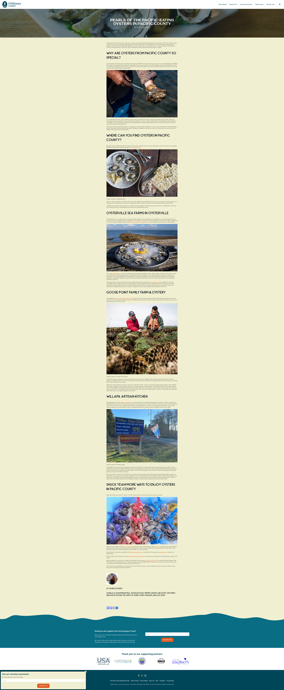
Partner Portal (135, 680)
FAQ (157, 680)
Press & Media (144, 680)
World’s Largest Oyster (136, 552)
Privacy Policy (170, 680)
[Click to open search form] (280, 4)
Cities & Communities (246, 4)
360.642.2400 (170, 684)
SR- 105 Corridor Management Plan (120, 680)
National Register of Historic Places (139, 222)
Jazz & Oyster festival (150, 560)
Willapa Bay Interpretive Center (136, 556)
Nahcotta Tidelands (128, 546)
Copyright (162, 680)
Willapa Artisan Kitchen (126, 402)
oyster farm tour (155, 282)
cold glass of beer (136, 147)
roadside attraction (162, 552)
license (157, 546)
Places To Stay (259, 4)
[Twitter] (142, 675)
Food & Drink (146, 27)
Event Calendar (223, 4)
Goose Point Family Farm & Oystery (124, 298)
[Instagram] (145, 675)
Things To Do (233, 4)
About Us (151, 680)
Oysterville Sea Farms (114, 273)
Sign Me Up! (167, 640)
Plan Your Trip (270, 4)
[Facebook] (139, 675)
